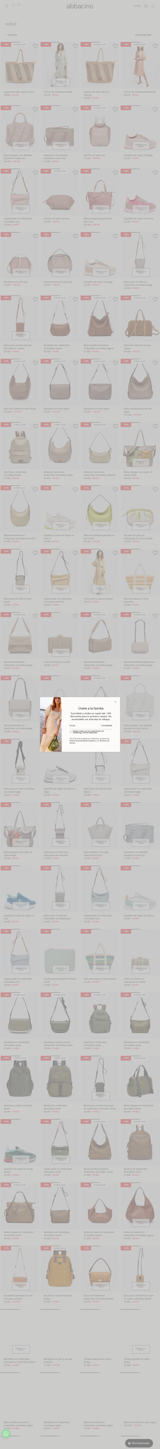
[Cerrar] (115, 701)
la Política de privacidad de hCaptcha (89, 739)
